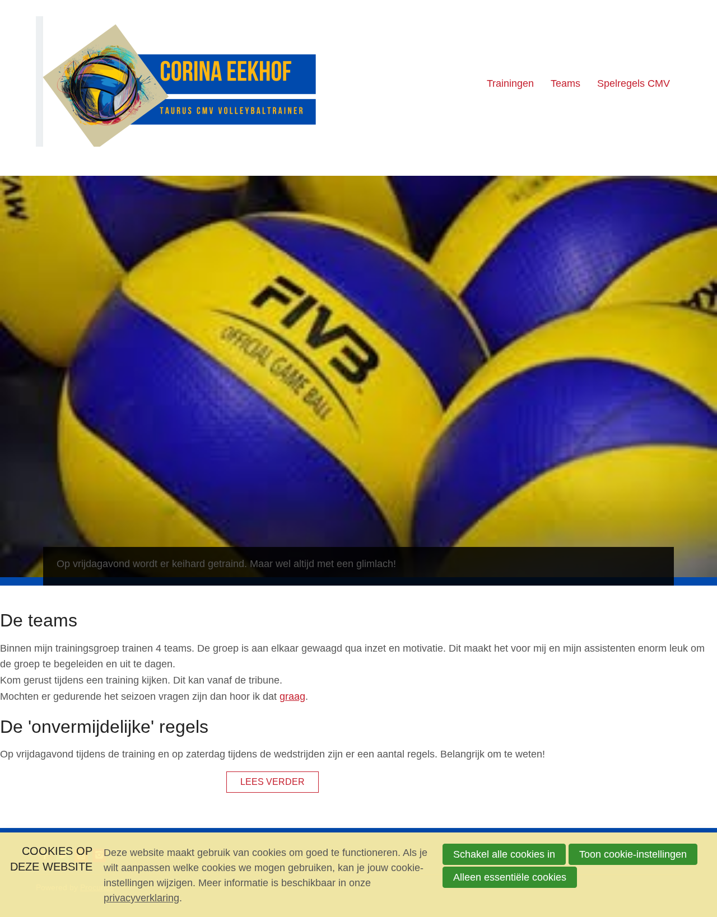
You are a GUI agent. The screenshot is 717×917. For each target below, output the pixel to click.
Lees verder (272, 781)
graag (292, 696)
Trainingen (510, 83)
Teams (565, 83)
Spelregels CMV (633, 83)
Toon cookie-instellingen (633, 854)
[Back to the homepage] (176, 83)
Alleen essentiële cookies (509, 877)
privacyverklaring (141, 898)
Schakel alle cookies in (504, 854)
